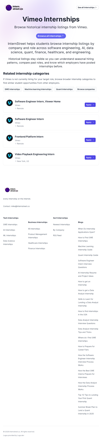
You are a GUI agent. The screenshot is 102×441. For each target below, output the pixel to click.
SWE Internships (10, 224)
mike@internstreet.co (20, 206)
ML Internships (9, 235)
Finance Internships (36, 248)
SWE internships (12, 89)
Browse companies (86, 89)
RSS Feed (57, 235)
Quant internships (64, 89)
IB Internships (34, 229)
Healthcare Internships (38, 243)
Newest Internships (61, 224)
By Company (58, 230)
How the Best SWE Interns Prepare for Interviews (86, 373)
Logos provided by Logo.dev (13, 435)
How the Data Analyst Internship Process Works (87, 386)
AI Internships (9, 230)
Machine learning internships (38, 89)
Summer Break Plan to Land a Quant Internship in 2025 (87, 410)
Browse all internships (49, 36)
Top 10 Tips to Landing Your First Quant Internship (88, 398)
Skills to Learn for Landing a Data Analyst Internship (88, 302)
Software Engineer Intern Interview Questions (86, 263)
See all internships (86, 7)
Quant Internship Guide (88, 255)
